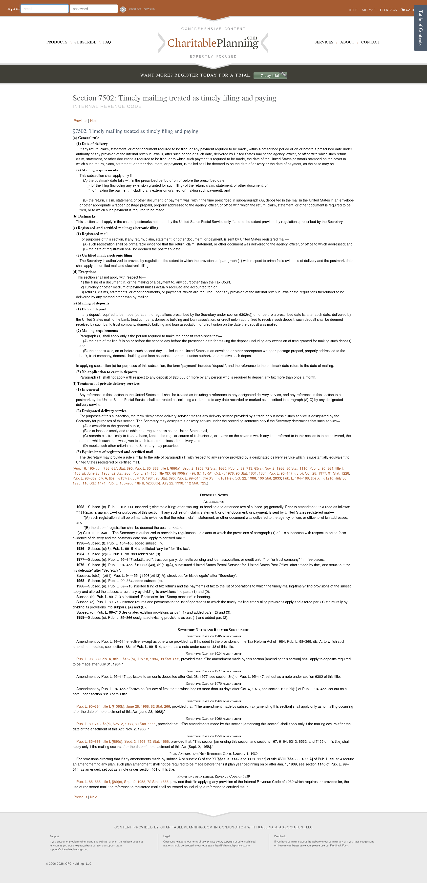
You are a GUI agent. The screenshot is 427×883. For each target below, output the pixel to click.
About (347, 41)
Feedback (388, 9)
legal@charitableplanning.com (232, 845)
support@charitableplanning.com (68, 849)
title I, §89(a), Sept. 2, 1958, (180, 468)
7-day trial (270, 75)
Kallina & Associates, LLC (285, 827)
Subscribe (85, 41)
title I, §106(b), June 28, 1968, (123, 706)
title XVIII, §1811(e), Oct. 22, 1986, (229, 478)
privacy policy (214, 841)
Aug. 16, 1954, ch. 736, (103, 468)
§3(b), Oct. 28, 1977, (309, 473)
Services (324, 41)
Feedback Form (339, 845)
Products (56, 41)
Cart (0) (413, 9)
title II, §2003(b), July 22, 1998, (156, 483)
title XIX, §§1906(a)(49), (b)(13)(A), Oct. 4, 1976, (194, 473)
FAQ (107, 41)
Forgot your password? (141, 8)
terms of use (199, 841)
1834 (263, 473)
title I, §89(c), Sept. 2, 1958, (122, 781)
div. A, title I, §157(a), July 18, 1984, (124, 478)
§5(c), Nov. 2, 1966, (116, 723)
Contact (370, 41)
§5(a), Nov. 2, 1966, (267, 468)
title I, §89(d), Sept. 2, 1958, (122, 741)
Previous (80, 120)
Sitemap (369, 9)
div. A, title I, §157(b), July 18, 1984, (127, 658)
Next (94, 120)
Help (353, 9)
